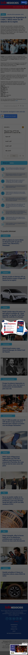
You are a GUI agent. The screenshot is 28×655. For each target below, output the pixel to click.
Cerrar (23, 2)
